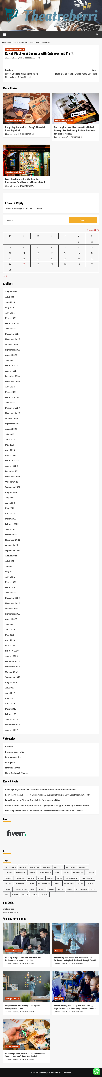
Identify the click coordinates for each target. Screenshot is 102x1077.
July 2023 (9, 434)
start (69, 889)
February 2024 (12, 397)
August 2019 (11, 682)
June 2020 (10, 629)
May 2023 (9, 445)
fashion (90, 873)
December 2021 (12, 534)
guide (40, 878)
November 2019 (12, 666)
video (34, 895)
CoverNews (52, 1072)
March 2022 (10, 519)
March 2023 (10, 455)
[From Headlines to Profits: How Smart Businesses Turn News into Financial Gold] (26, 160)
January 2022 (11, 529)
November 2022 (12, 476)
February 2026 (12, 323)
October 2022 (11, 482)
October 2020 (11, 608)
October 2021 (11, 545)
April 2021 (10, 577)
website (44, 895)
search (42, 889)
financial (20, 878)
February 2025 (12, 365)
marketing (69, 884)
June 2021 (10, 566)
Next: (75, 72)
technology (81, 889)
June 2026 (10, 302)
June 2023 (10, 439)
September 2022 (12, 487)
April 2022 (10, 513)
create (32, 873)
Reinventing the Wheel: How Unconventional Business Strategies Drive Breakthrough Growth (47, 795)
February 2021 (12, 587)
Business (9, 746)
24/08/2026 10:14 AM (27, 1059)
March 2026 (10, 318)
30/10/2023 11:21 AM (28, 58)
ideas (59, 878)
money (90, 884)
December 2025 (12, 334)
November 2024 (12, 381)
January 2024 (11, 402)
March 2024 (10, 392)
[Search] (97, 34)
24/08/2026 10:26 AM (27, 1011)
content (8, 873)
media (80, 884)
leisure (31, 884)
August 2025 (11, 355)
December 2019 (12, 661)
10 (10, 253)
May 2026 (9, 307)
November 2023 (12, 413)
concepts (83, 867)
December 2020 (12, 598)
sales (32, 889)
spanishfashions (10, 912)
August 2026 (11, 291)
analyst (23, 867)
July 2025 (9, 360)
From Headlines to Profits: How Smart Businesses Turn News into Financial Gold (25, 180)
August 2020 (11, 619)
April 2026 (10, 313)
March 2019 (10, 709)
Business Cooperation (15, 752)
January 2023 (11, 466)
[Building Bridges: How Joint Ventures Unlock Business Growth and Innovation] (26, 938)
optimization (21, 889)
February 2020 (12, 651)
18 (24, 258)
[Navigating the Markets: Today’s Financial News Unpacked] (26, 108)
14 (65, 253)
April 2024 (10, 386)
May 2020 (9, 635)
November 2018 (12, 724)
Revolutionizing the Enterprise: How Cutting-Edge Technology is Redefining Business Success (47, 805)
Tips (6, 895)
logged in (21, 208)
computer (70, 867)
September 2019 (12, 677)
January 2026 (11, 328)
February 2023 (12, 460)
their (93, 889)
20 (52, 258)
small (51, 889)
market (57, 884)
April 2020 (10, 640)
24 (10, 264)
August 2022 (11, 492)
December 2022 (12, 471)
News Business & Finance (15, 49)
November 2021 (12, 540)
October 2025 (11, 344)
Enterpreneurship (13, 757)
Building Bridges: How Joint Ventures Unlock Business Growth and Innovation (40, 789)
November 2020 (12, 603)
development (45, 873)
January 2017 (11, 730)
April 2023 (10, 450)
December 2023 (12, 408)
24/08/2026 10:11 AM (27, 134)
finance (8, 878)
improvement (72, 878)
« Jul (5, 275)
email (57, 873)
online (8, 889)
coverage (20, 873)
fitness (31, 878)
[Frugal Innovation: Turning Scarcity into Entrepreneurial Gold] (26, 986)
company (58, 867)
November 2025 (12, 339)
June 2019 (10, 693)
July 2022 (9, 497)
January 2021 (11, 592)
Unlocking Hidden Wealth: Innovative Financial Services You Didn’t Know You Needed (44, 810)
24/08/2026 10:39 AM (27, 963)
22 (78, 258)
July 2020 (9, 624)
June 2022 (10, 503)
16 (92, 253)
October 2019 (11, 672)
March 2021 (10, 582)
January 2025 (11, 371)
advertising (10, 867)
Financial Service (12, 767)
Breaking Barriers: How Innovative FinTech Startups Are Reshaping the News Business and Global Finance (74, 130)
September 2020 (12, 614)
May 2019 (9, 698)
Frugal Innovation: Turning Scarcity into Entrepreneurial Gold (33, 800)
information (87, 878)
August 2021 (11, 555)
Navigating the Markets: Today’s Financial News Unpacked (25, 129)
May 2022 (9, 508)
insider (8, 884)
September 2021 (12, 550)
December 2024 (12, 376)
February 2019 (12, 714)
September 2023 (12, 423)
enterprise (78, 873)
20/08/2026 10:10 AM (27, 186)
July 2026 (9, 297)
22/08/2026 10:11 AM (75, 137)
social (60, 889)
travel (15, 895)
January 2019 (11, 719)
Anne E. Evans (12, 58)
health (50, 878)
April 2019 (10, 703)
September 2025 (12, 350)
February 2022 (12, 524)
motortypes (8, 908)
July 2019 (9, 687)
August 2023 (11, 429)
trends (25, 895)
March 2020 (10, 645)
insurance (19, 884)
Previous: (21, 74)
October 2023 (11, 418)
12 (38, 253)
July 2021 (9, 561)
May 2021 (9, 571)
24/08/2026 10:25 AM (76, 1011)
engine (66, 873)
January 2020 (11, 656)
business (46, 867)
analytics (34, 867)
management (44, 884)
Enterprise (10, 762)
